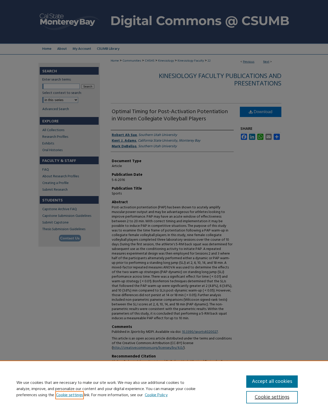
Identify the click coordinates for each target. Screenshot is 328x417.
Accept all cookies (272, 381)
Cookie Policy (156, 395)
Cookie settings (69, 395)
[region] (164, 389)
